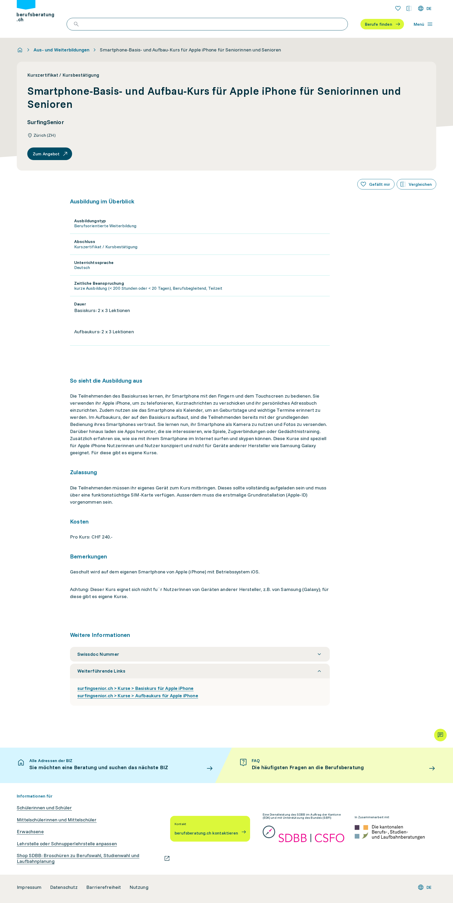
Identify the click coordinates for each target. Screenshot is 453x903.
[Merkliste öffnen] (398, 8)
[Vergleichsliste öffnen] (409, 8)
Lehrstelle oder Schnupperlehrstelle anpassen (67, 844)
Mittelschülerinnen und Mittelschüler (56, 820)
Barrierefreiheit (103, 887)
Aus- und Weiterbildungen (61, 49)
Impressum (29, 887)
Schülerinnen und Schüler (44, 808)
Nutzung (139, 887)
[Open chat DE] (440, 735)
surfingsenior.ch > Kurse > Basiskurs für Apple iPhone (135, 688)
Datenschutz (64, 887)
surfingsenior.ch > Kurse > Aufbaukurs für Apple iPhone (137, 696)
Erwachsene (30, 832)
